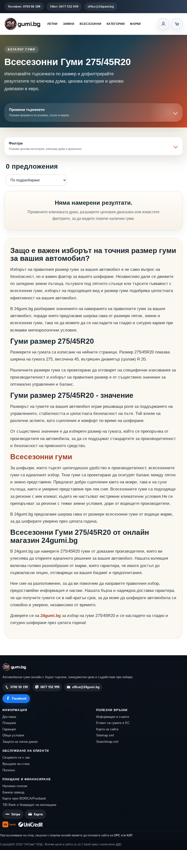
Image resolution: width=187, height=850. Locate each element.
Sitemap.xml (105, 735)
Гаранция (9, 729)
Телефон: (24, 6)
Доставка (9, 717)
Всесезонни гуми (41, 457)
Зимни (68, 24)
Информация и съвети (112, 717)
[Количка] (177, 23)
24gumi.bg (50, 615)
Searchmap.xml (107, 741)
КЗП (129, 835)
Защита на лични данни (19, 741)
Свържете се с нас (16, 757)
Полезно (8, 770)
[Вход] (163, 23)
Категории (116, 24)
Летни (52, 24)
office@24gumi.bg (101, 6)
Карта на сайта (107, 729)
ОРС (117, 835)
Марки (135, 24)
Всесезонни (90, 24)
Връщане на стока (15, 764)
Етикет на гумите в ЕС (113, 723)
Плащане (9, 723)
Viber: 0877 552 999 (64, 6)
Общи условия (13, 735)
